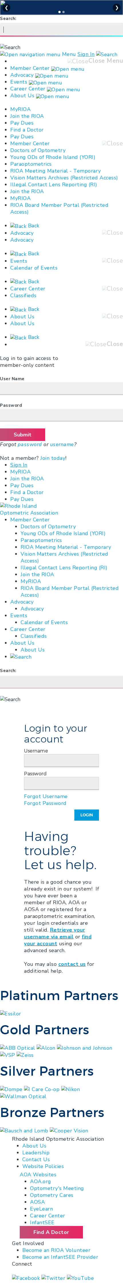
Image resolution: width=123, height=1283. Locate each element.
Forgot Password (45, 803)
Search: (8, 18)
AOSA (37, 1202)
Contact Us (36, 1159)
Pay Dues (21, 123)
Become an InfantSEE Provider (60, 1257)
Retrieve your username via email (54, 933)
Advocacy (21, 75)
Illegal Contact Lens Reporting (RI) (53, 184)
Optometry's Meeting (57, 1188)
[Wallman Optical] (23, 1096)
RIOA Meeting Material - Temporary (55, 170)
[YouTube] (80, 1277)
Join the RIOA (27, 116)
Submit (22, 434)
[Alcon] (47, 1047)
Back (32, 225)
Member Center (30, 68)
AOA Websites (38, 1174)
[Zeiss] (25, 1054)
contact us (72, 964)
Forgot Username (46, 796)
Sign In (86, 54)
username (62, 444)
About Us (22, 95)
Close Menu (105, 61)
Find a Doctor (27, 129)
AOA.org (40, 1181)
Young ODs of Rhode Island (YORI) (52, 157)
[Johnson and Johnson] (84, 1047)
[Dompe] (12, 1088)
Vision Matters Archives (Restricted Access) (64, 177)
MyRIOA (20, 109)
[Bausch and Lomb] (25, 1130)
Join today (52, 458)
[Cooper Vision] (69, 1130)
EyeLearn (41, 1208)
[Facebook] (26, 1277)
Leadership (35, 1152)
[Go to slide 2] (63, 12)
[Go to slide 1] (59, 12)
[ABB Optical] (18, 1047)
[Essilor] (10, 1013)
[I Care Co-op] (42, 1088)
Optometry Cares (52, 1195)
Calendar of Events (33, 267)
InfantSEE (42, 1222)
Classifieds (23, 295)
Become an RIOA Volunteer (56, 1250)
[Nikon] (70, 1088)
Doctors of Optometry (38, 150)
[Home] (30, 509)
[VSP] (8, 1054)
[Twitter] (54, 1277)
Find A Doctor (51, 1232)
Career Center (27, 88)
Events (18, 81)
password (30, 444)
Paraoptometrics (31, 164)
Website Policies (43, 1166)
